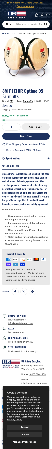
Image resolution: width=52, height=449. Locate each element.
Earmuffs (28, 101)
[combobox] (26, 24)
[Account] (42, 15)
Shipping (6, 109)
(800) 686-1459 (16, 332)
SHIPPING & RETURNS (18, 337)
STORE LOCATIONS (17, 347)
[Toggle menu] (4, 15)
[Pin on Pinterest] (32, 291)
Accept (25, 427)
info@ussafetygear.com (34, 383)
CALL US (12, 328)
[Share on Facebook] (15, 291)
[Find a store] (36, 15)
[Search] (45, 24)
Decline (25, 434)
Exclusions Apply (25, 6)
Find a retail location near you (23, 351)
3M (13, 33)
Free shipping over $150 (20, 341)
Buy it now (26, 136)
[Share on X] (23, 291)
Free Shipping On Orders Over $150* (25, 144)
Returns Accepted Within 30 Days (23, 150)
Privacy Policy (14, 419)
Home (5, 33)
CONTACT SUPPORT (17, 315)
